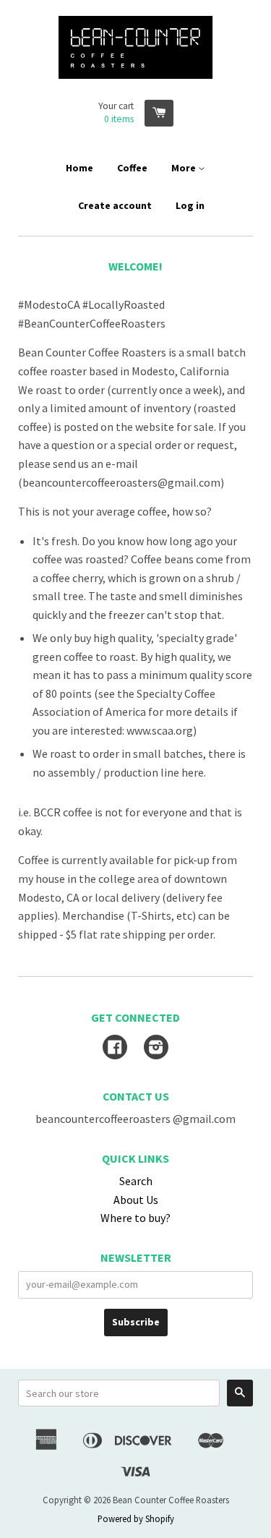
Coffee (132, 167)
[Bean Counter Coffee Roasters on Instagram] (156, 1048)
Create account (115, 205)
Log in (190, 205)
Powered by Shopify (136, 1518)
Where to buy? (135, 1217)
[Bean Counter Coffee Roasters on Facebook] (115, 1048)
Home (79, 167)
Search (135, 1181)
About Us (135, 1199)
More (184, 167)
